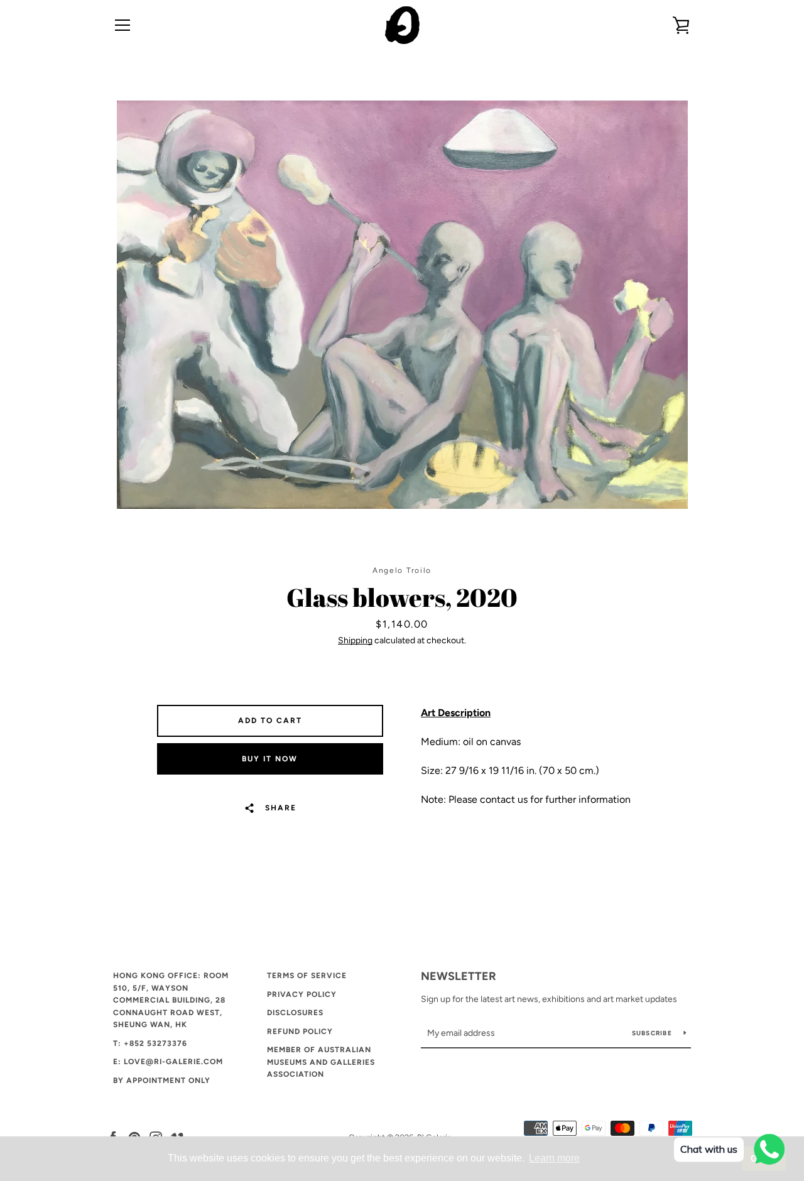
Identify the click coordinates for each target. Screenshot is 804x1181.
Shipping (355, 640)
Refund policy (300, 1031)
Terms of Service (307, 975)
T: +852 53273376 (150, 1043)
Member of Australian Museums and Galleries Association (321, 1062)
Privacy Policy (302, 994)
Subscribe (653, 1033)
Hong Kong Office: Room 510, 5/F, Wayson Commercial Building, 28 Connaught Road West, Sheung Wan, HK (171, 1000)
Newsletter (458, 976)
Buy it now (270, 758)
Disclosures (295, 1012)
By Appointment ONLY (161, 1080)
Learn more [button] (554, 1158)
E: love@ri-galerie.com (168, 1061)
